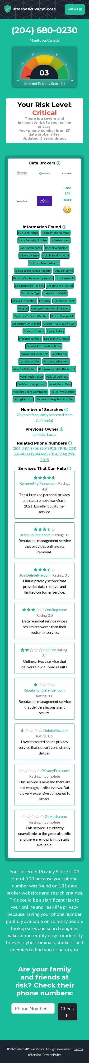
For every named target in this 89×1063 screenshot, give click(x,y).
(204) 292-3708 (26, 448)
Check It (67, 1012)
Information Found (44, 227)
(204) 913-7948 (53, 448)
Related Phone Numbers (44, 443)
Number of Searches (44, 409)
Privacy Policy (52, 1055)
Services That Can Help (44, 468)
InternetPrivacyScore (33, 9)
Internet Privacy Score (44, 83)
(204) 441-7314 (44, 454)
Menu (73, 9)
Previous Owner (44, 429)
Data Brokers (44, 163)
